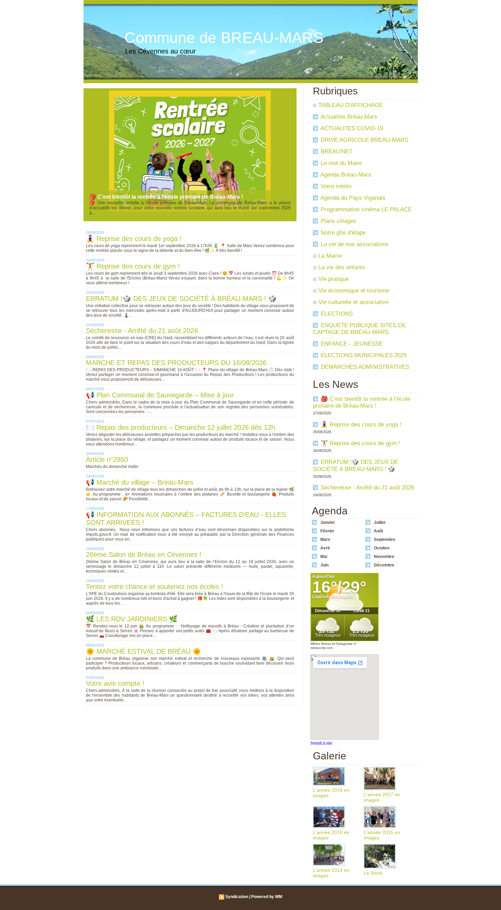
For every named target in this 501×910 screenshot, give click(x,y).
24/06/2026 (95, 476)
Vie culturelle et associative (353, 302)
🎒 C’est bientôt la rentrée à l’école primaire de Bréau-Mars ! (166, 197)
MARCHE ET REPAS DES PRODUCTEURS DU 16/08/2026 (176, 362)
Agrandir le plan (321, 742)
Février (327, 531)
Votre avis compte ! (115, 683)
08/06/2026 (95, 613)
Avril (325, 548)
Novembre (384, 556)
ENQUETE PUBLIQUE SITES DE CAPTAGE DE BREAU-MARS (359, 328)
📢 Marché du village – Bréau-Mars (139, 482)
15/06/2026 (95, 581)
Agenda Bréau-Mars (345, 174)
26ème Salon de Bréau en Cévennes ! (143, 554)
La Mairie (330, 256)
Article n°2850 (107, 459)
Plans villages (337, 221)
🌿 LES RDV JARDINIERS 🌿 (132, 619)
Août (378, 531)
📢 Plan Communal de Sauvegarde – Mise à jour (160, 395)
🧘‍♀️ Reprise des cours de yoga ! (134, 238)
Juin (324, 565)
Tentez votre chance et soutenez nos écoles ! (154, 586)
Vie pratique (333, 279)
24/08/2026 (95, 325)
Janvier (327, 522)
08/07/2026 (95, 389)
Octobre (382, 548)
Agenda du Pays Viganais (352, 198)
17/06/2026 (95, 508)
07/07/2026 (95, 421)
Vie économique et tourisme (353, 290)
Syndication (236, 896)
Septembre (384, 539)
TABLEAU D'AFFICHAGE (350, 105)
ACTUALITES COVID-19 (351, 128)
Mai (323, 556)
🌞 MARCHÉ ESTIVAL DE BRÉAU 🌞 (143, 651)
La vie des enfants (341, 267)
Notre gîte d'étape (342, 232)
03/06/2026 (95, 678)
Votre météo (335, 186)
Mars (325, 539)
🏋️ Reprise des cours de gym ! (133, 266)
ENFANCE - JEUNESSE (351, 343)
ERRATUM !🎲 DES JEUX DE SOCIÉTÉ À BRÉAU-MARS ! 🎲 (181, 298)
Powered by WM (266, 896)
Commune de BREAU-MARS (223, 37)
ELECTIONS (336, 313)
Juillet (379, 522)
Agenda (330, 510)
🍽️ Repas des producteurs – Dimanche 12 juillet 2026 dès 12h (180, 427)
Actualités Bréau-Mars (348, 116)
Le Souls (373, 873)
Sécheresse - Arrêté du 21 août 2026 (142, 330)
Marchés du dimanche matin (112, 466)
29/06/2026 (95, 454)
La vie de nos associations (354, 244)
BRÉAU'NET (335, 151)
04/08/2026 (95, 357)
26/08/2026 (95, 232)
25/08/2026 (95, 292)
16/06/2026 (95, 549)
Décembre (384, 565)
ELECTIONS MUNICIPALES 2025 (363, 355)
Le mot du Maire (340, 163)
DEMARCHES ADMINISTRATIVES (364, 367)
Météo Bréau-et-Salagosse (331, 644)
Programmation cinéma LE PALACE (365, 209)
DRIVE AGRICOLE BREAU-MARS (363, 140)
